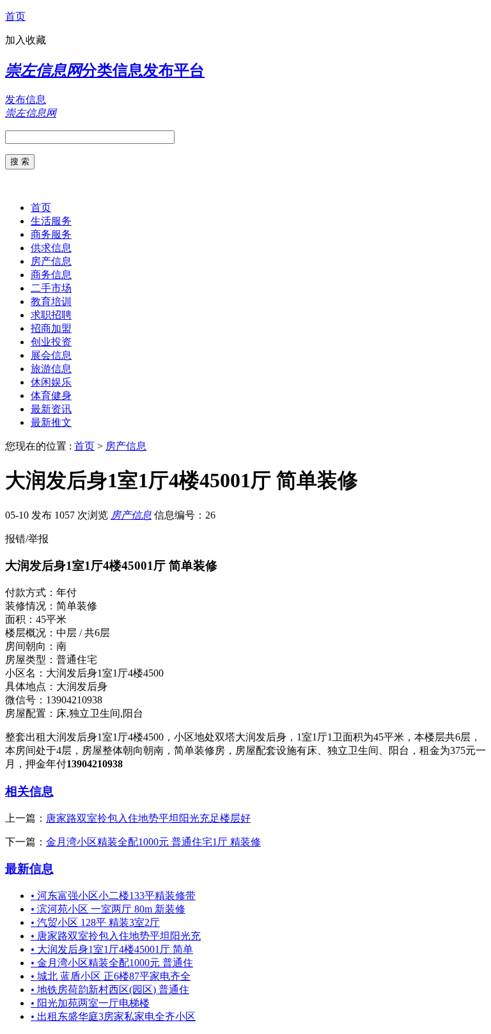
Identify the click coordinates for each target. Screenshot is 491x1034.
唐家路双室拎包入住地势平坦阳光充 (116, 935)
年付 (66, 592)
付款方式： (30, 592)
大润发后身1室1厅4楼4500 (105, 673)
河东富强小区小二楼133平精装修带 (113, 895)
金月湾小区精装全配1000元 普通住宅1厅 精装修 (153, 841)
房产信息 (51, 261)
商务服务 (51, 234)
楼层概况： (30, 632)
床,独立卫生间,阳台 (99, 713)
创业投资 (51, 341)
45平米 (51, 619)
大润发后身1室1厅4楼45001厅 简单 (112, 949)
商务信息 (51, 274)
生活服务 (51, 220)
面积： (20, 619)
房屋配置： (30, 713)
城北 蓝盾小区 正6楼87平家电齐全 (111, 976)
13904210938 (74, 699)
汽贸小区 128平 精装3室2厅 (95, 922)
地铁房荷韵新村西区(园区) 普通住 (110, 989)
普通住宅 (76, 659)
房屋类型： (30, 659)
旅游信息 (51, 368)
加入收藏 (25, 40)
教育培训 (51, 301)
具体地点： (30, 686)
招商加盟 (51, 328)
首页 (15, 16)
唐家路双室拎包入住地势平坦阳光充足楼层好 (148, 818)
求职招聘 (51, 314)
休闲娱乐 (51, 382)
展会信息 (51, 355)
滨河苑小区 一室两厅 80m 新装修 (108, 909)
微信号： (25, 699)
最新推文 (51, 422)
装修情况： (30, 605)
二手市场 (51, 288)
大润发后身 (81, 686)
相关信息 (29, 791)
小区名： (25, 673)
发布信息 (25, 99)
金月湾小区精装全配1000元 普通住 (112, 962)
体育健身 (51, 395)
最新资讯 (51, 408)
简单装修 (76, 605)
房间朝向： (30, 646)
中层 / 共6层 (83, 632)
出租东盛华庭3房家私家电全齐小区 (113, 1016)
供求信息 (51, 247)
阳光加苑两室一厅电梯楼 (90, 1003)
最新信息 (29, 868)
